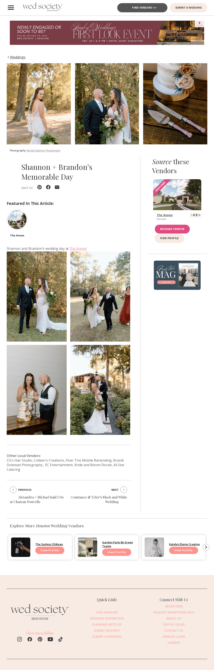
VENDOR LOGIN (174, 636)
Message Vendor (172, 229)
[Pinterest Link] (40, 640)
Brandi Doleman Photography (43, 150)
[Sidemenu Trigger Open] (11, 8)
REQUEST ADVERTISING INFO (173, 612)
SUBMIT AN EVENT (107, 630)
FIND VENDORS (107, 612)
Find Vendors (142, 7)
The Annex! (78, 248)
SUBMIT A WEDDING (188, 7)
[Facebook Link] (30, 640)
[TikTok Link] (60, 640)
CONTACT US (173, 630)
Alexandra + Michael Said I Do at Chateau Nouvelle (37, 499)
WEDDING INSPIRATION (107, 618)
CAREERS (174, 643)
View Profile (169, 238)
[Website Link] (40, 622)
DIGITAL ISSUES (174, 624)
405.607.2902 (174, 606)
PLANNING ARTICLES (107, 624)
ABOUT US (173, 618)
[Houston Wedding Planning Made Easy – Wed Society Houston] (42, 7)
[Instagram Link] (19, 640)
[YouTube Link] (50, 640)
